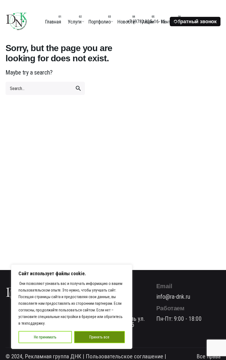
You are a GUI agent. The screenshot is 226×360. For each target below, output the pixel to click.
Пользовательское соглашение (124, 356)
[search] (78, 88)
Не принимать (45, 337)
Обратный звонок (195, 21)
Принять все (99, 337)
